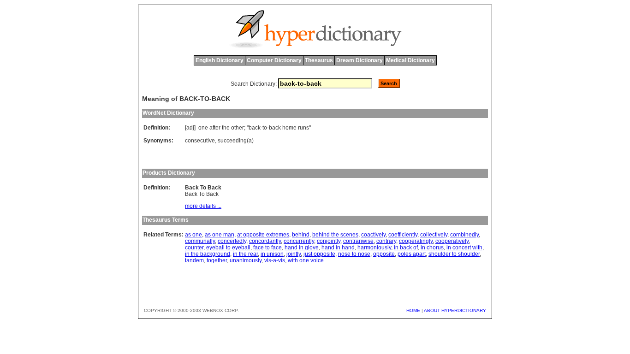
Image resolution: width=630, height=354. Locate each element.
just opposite (319, 254)
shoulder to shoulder (454, 254)
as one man (219, 234)
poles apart (412, 254)
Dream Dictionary (359, 60)
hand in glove (302, 247)
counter (194, 247)
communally (200, 241)
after (214, 127)
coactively (373, 234)
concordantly (265, 241)
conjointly (328, 241)
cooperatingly (416, 241)
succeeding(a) (236, 140)
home (289, 127)
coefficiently (402, 234)
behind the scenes (335, 234)
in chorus (432, 247)
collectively (433, 234)
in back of (406, 247)
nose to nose (354, 254)
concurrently (299, 241)
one (203, 127)
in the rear (245, 254)
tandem (194, 260)
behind (300, 234)
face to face (267, 247)
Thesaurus (319, 60)
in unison (272, 254)
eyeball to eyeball (228, 247)
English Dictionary (220, 60)
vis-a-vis (274, 260)
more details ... (203, 206)
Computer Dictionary (274, 60)
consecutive (200, 140)
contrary (386, 241)
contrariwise (358, 241)
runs (303, 127)
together (217, 260)
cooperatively (452, 241)
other (237, 127)
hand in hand (338, 247)
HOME (413, 310)
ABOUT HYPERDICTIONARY (455, 310)
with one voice (306, 260)
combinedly (464, 234)
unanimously (246, 260)
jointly (293, 254)
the (226, 127)
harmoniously (374, 247)
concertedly (232, 241)
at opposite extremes (263, 234)
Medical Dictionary (410, 60)
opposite (384, 254)
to (264, 127)
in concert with (464, 247)
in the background (207, 254)
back (255, 127)
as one (193, 234)
